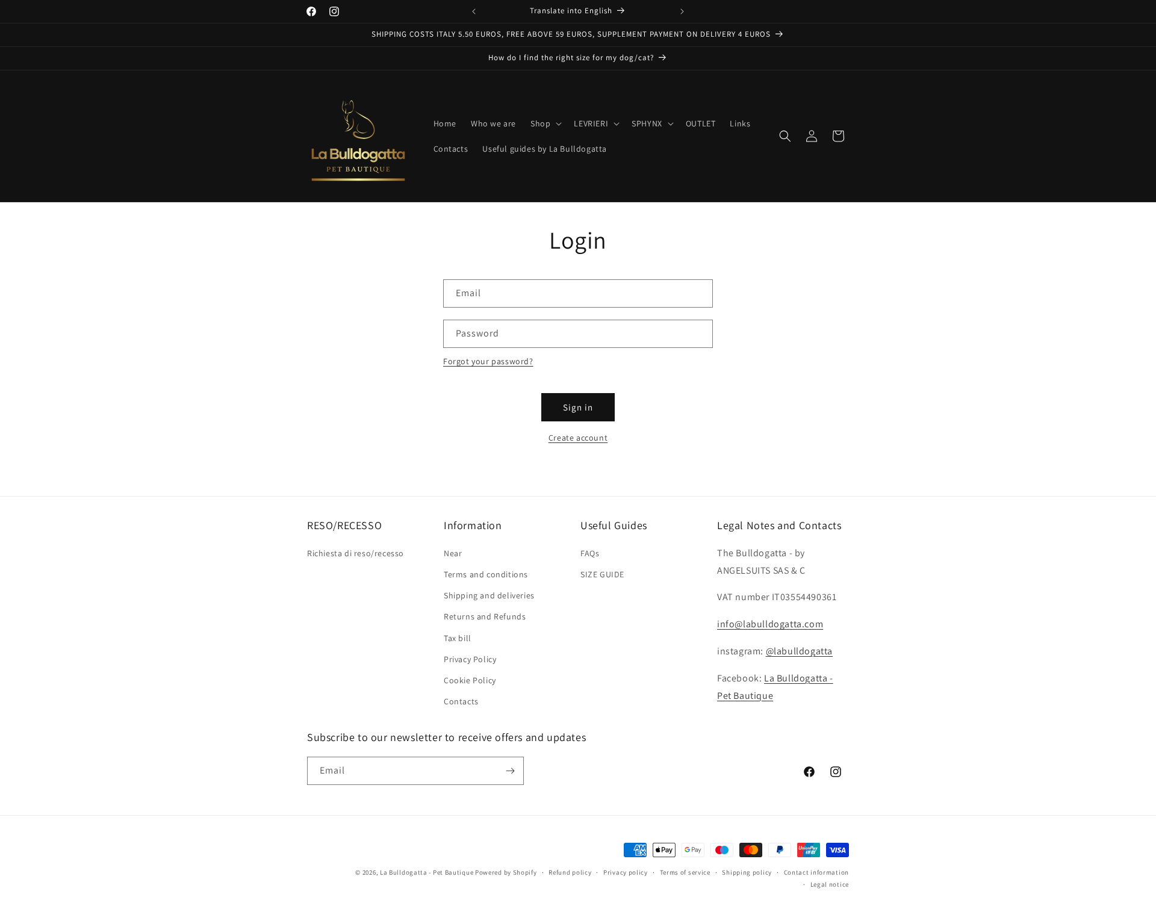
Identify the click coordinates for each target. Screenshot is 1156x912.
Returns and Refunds (485, 616)
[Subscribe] (510, 771)
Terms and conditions (486, 574)
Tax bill (457, 638)
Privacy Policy (470, 659)
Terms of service (685, 872)
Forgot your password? (488, 361)
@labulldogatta (799, 651)
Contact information (816, 872)
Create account (578, 437)
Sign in (578, 407)
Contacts (461, 701)
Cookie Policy (470, 680)
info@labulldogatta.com (770, 624)
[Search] (785, 136)
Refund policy (569, 872)
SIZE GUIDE (602, 574)
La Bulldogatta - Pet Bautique (426, 872)
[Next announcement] (682, 11)
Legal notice (829, 884)
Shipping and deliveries (489, 595)
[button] (545, 123)
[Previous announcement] (474, 11)
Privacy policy (625, 872)
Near (453, 553)
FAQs (589, 553)
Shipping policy (747, 872)
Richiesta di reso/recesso (355, 553)
